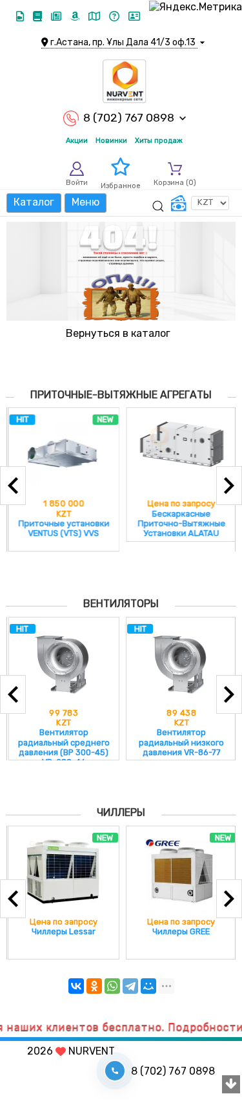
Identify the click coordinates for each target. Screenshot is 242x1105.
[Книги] (39, 16)
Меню (85, 202)
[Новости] (57, 16)
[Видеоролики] (21, 16)
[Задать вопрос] (115, 16)
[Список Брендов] (76, 16)
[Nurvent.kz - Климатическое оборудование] (124, 81)
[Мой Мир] (148, 986)
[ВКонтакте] (76, 986)
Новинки (111, 140)
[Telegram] (130, 986)
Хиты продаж (159, 140)
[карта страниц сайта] (95, 16)
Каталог (34, 202)
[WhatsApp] (112, 986)
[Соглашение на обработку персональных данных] (134, 16)
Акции (77, 140)
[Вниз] (231, 1085)
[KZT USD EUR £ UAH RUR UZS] (200, 203)
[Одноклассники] (94, 986)
